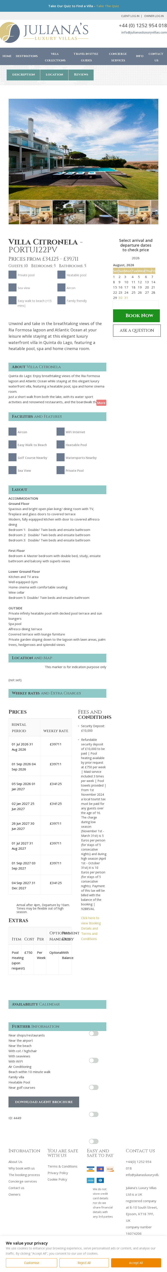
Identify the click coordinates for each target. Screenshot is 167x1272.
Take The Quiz (107, 6)
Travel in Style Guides (86, 57)
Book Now (139, 315)
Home (7, 56)
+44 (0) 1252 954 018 (143, 25)
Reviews (81, 74)
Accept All (136, 1263)
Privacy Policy (58, 1173)
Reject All (84, 1263)
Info (139, 56)
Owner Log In (154, 16)
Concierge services (22, 1181)
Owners (14, 1194)
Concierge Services (118, 57)
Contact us (16, 1188)
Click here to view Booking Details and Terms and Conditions (91, 928)
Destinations (27, 56)
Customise (31, 1263)
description (23, 74)
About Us (15, 1161)
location (54, 74)
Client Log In (130, 16)
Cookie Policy (57, 1179)
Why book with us (21, 1168)
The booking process (24, 1175)
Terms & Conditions (62, 1166)
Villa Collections (55, 57)
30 (120, 297)
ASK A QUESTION (137, 330)
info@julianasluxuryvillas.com (144, 32)
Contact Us (156, 57)
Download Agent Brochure (44, 1102)
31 (126, 297)
